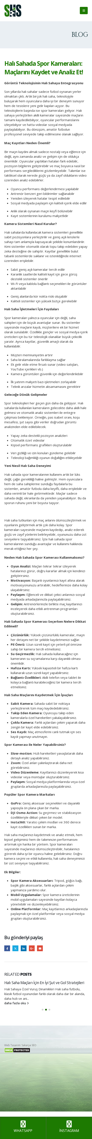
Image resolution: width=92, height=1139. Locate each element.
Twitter (15, 948)
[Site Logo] (12, 10)
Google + (32, 948)
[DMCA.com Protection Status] (17, 1050)
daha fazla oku (15, 1003)
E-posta (40, 948)
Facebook (7, 948)
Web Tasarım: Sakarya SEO (20, 1045)
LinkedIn (24, 948)
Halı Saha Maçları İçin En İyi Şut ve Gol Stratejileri (44, 982)
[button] (84, 10)
